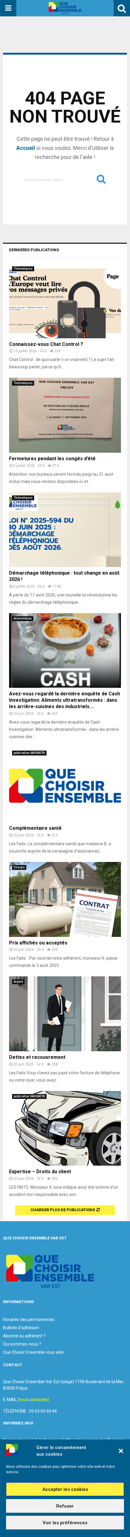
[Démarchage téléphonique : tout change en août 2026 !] (65, 529)
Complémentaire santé (35, 828)
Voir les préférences (65, 1522)
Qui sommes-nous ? (22, 1344)
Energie (19, 867)
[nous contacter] (33, 1399)
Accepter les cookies (65, 1489)
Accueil (25, 148)
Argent (18, 981)
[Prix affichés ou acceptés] (65, 899)
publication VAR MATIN (29, 753)
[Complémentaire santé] (65, 785)
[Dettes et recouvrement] (65, 1013)
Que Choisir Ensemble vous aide (33, 1352)
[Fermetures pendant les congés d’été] (65, 415)
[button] (121, 1451)
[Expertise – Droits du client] (65, 1128)
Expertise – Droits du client (40, 1171)
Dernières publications (34, 250)
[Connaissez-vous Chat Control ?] (65, 300)
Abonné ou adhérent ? (24, 1335)
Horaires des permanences (28, 1319)
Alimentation (23, 618)
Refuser (65, 1506)
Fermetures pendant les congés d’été (52, 458)
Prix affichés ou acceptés (38, 943)
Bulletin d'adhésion (21, 1327)
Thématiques (23, 268)
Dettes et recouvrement (37, 1057)
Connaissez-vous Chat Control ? (46, 344)
